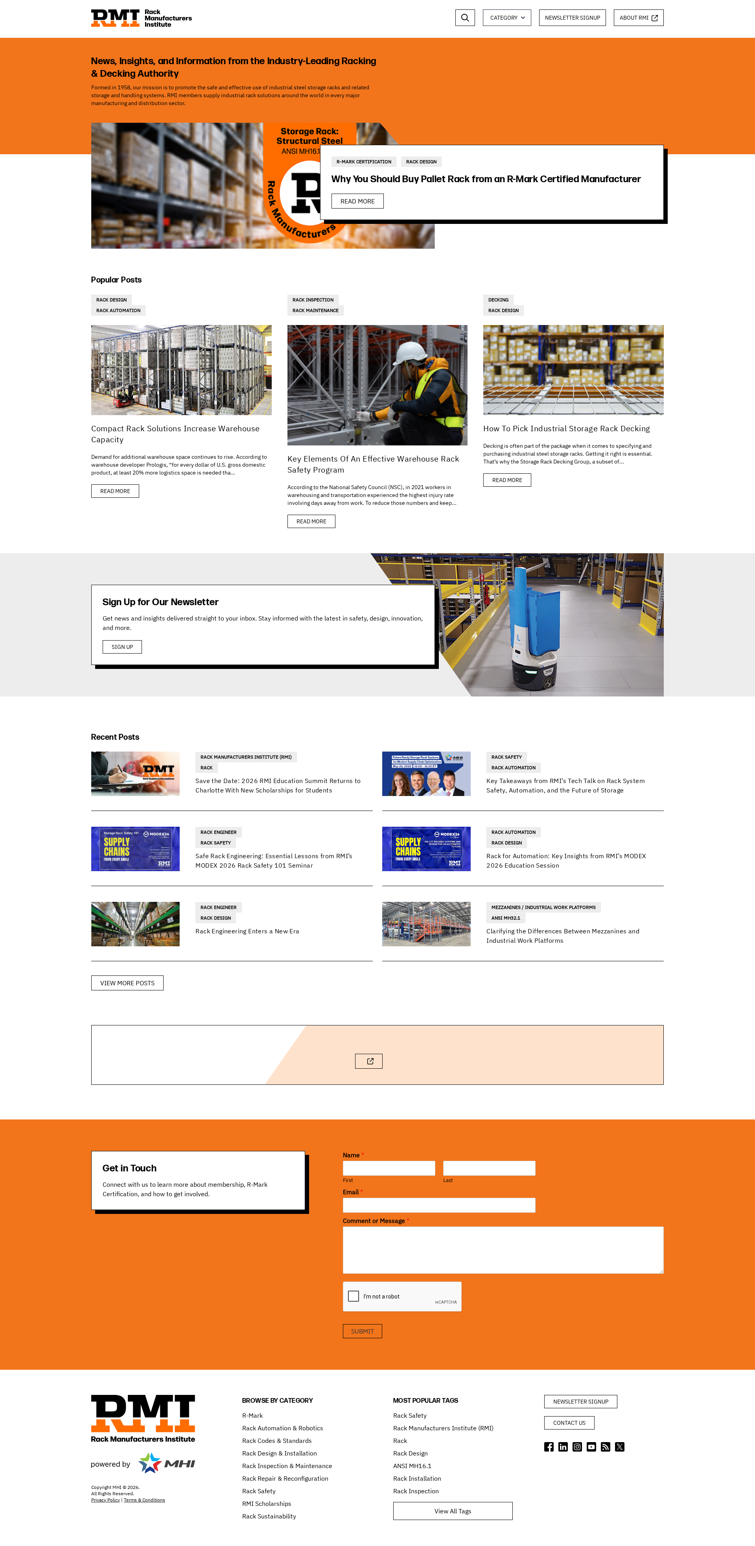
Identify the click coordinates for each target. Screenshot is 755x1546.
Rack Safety (507, 757)
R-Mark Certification (364, 161)
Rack (207, 767)
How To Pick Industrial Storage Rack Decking (566, 428)
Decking (498, 300)
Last (448, 1180)
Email (353, 1192)
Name (353, 1155)
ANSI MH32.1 (506, 918)
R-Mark (252, 1415)
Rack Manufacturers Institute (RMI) (246, 757)
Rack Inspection (313, 300)
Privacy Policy (105, 1500)
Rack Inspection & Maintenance (287, 1466)
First (348, 1180)
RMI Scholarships (266, 1503)
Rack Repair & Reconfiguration (285, 1478)
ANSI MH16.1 (412, 1466)
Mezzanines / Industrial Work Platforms (544, 907)
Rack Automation (118, 310)
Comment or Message (376, 1221)
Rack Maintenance (316, 310)
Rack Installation (417, 1478)
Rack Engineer (219, 832)
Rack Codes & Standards (277, 1440)
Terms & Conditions (144, 1500)
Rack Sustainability (269, 1516)
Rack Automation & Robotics (282, 1428)
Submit (362, 1331)
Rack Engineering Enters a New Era (247, 931)
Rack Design (421, 161)
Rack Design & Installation (279, 1453)
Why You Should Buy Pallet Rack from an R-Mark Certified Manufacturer (486, 179)
